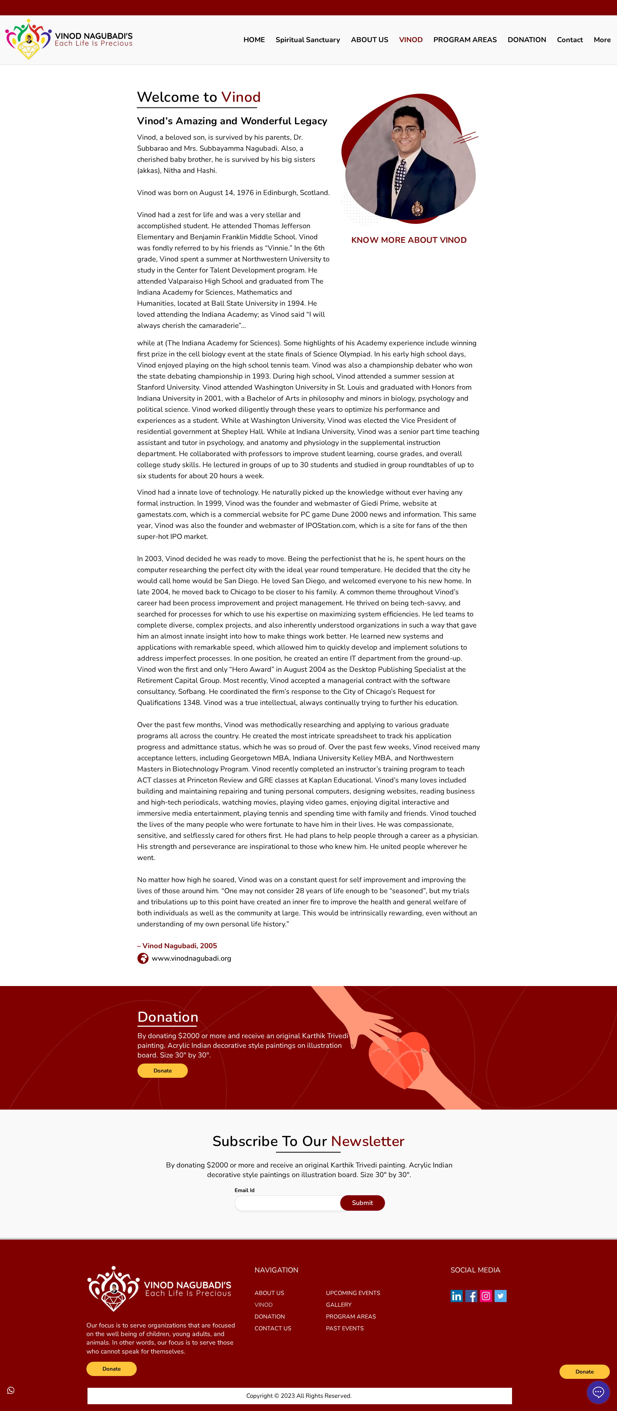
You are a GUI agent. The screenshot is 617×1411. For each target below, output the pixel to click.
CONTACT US (273, 1328)
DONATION (270, 1317)
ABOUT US (269, 1293)
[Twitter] (501, 1296)
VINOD (264, 1305)
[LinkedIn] (457, 1296)
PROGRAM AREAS (351, 1317)
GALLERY (339, 1305)
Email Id (245, 1190)
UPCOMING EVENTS (353, 1293)
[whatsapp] (10, 1390)
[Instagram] (486, 1296)
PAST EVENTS (345, 1328)
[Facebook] (471, 1296)
